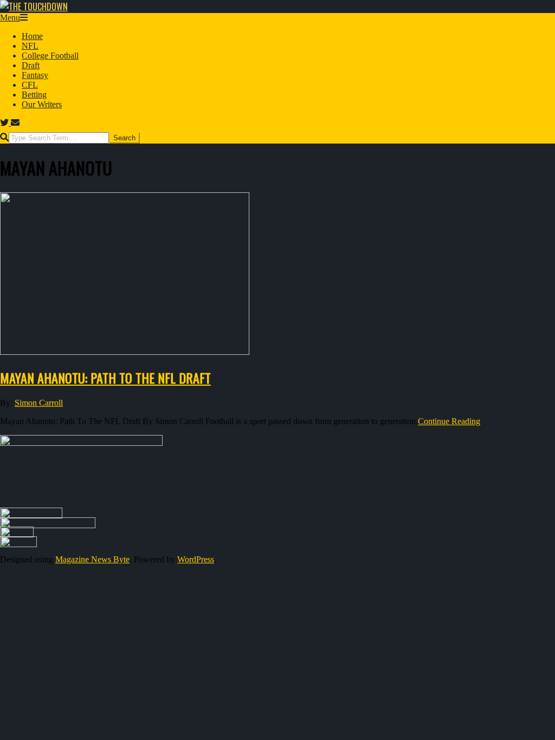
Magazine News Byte (92, 559)
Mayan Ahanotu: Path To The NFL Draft (105, 377)
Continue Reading (449, 421)
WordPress (195, 559)
